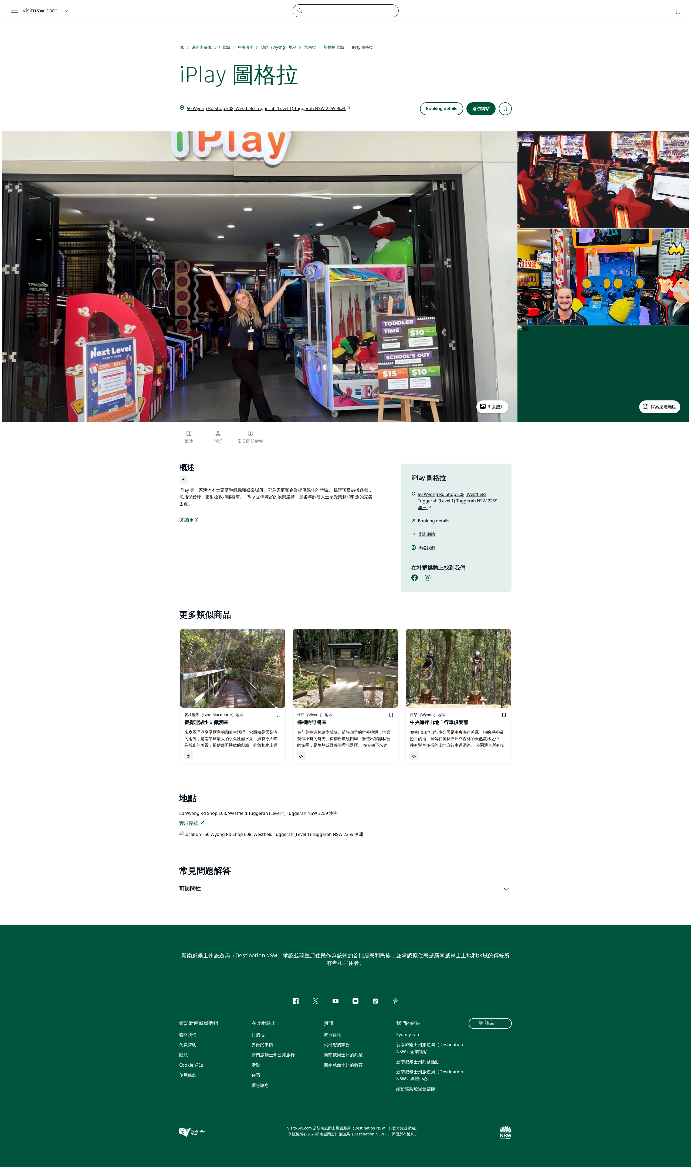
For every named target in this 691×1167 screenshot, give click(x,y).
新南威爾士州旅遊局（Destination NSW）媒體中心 (429, 1075)
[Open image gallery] (259, 421)
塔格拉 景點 (334, 47)
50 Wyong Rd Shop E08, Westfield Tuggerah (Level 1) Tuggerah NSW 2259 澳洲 (266, 108)
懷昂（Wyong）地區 (278, 47)
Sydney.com (408, 1034)
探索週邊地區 (663, 407)
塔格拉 (310, 47)
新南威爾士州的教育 (343, 1065)
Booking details (441, 109)
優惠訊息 (260, 1085)
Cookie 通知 (191, 1065)
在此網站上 (264, 1023)
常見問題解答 (250, 441)
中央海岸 (245, 47)
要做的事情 (262, 1044)
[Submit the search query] (299, 10)
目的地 (258, 1034)
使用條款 (188, 1075)
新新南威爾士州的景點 (211, 47)
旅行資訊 (332, 1034)
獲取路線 (189, 823)
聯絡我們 (426, 548)
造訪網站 (481, 109)
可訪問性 (190, 889)
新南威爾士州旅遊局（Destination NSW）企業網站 (429, 1048)
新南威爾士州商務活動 (417, 1062)
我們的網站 (408, 1023)
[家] (40, 10)
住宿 (256, 1075)
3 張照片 (496, 407)
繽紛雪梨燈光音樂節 (415, 1089)
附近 (218, 441)
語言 (489, 1023)
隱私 (183, 1055)
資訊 (329, 1023)
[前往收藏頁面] (677, 10)
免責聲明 (188, 1044)
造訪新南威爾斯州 (198, 1023)
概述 (189, 441)
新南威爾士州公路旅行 (273, 1055)
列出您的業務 (337, 1044)
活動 (256, 1065)
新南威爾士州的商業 (343, 1055)
